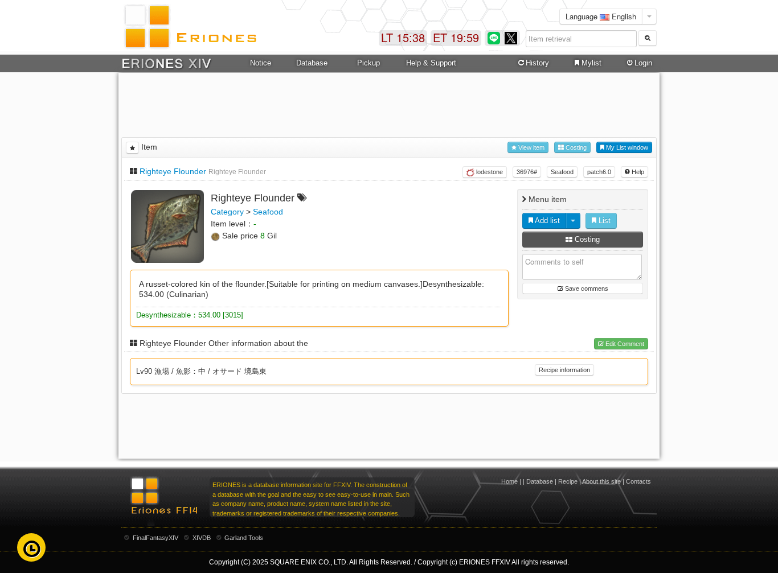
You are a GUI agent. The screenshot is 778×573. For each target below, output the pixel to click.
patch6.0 (599, 171)
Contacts (638, 481)
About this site (601, 481)
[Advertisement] (389, 103)
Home (509, 481)
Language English (601, 16)
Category (227, 211)
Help (637, 171)
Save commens (585, 288)
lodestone (488, 171)
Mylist (591, 63)
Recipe (568, 481)
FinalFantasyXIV (155, 537)
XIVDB (202, 537)
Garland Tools (243, 537)
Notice (260, 63)
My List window (626, 147)
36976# (527, 171)
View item (530, 147)
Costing (575, 147)
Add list (546, 220)
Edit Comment (624, 343)
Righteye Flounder (173, 171)
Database (539, 481)
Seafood (562, 171)
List (603, 220)
